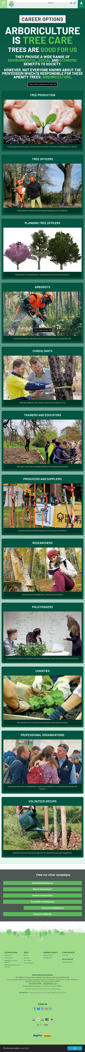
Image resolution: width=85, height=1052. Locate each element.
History (26, 955)
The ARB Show (47, 958)
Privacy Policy (50, 992)
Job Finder (65, 955)
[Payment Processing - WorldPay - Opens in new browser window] (42, 1025)
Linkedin (50, 1008)
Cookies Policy (61, 992)
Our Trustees (27, 960)
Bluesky (38, 1008)
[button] (42, 883)
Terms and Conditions (36, 992)
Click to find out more (41, 330)
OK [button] (75, 1048)
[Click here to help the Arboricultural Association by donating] (42, 1035)
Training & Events (48, 955)
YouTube (46, 1008)
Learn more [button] (24, 1048)
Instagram (42, 1008)
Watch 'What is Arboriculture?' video (41, 84)
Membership (8, 955)
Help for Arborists (67, 962)
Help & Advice (9, 958)
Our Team (26, 958)
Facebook (34, 1008)
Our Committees (28, 963)
